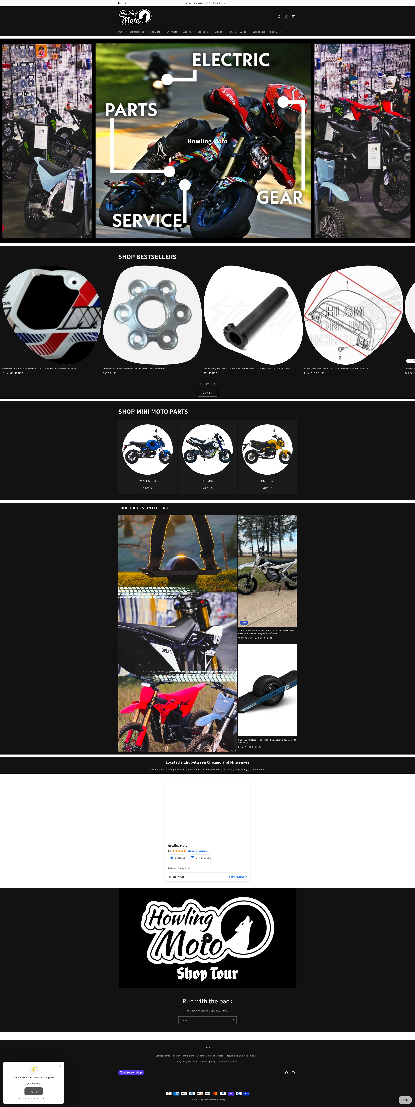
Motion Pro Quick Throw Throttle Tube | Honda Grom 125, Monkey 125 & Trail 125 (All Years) (247, 368)
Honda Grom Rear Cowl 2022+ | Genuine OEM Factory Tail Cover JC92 (336, 368)
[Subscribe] (233, 1020)
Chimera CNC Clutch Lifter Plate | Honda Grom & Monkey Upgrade (134, 368)
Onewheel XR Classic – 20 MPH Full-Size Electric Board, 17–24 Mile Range (267, 741)
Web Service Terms (228, 1061)
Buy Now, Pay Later (187, 1061)
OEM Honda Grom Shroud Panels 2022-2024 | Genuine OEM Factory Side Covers (39, 368)
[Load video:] (207, 938)
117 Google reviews (197, 850)
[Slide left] (200, 383)
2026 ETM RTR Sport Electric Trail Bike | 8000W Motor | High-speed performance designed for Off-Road (266, 632)
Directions (180, 858)
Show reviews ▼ (238, 877)
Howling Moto (202, 1099)
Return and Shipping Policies (241, 1055)
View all (207, 392)
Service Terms (163, 1055)
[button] (122, 31)
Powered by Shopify (217, 1099)
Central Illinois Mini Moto (210, 1055)
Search (176, 1055)
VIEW (146, 487)
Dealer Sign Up (207, 1061)
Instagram (188, 1055)
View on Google (203, 858)
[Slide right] (214, 383)
